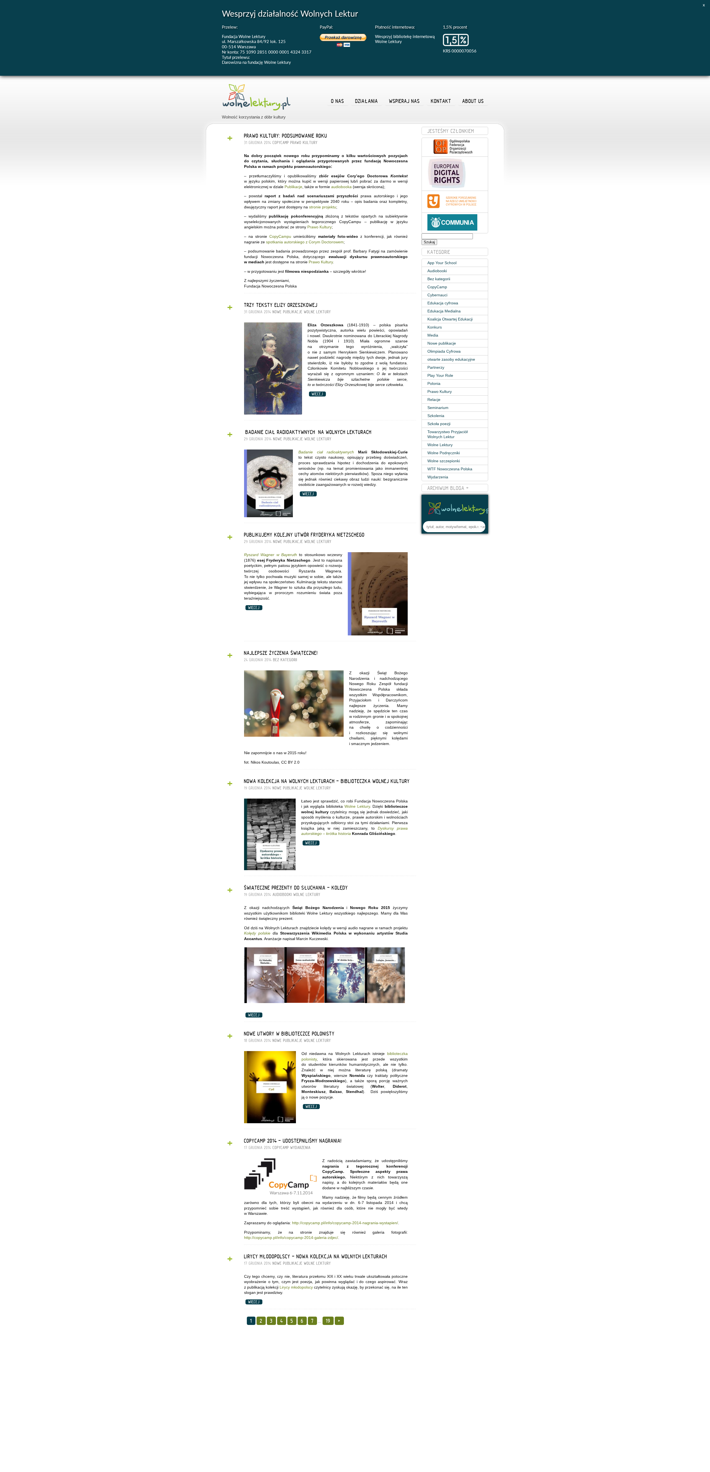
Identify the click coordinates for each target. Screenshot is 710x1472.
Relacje (433, 399)
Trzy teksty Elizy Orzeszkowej (281, 305)
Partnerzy (435, 367)
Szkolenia (435, 415)
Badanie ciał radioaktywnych (326, 452)
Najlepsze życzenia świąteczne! (281, 653)
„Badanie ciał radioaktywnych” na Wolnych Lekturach (308, 432)
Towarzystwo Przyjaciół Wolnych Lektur (447, 434)
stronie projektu (322, 207)
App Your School (442, 263)
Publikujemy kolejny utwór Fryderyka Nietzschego (304, 534)
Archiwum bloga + (448, 488)
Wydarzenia (300, 1147)
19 (328, 1320)
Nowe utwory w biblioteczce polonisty (289, 1033)
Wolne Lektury (317, 311)
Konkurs (434, 327)
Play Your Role (440, 375)
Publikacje (293, 187)
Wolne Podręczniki (443, 453)
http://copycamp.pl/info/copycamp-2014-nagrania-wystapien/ (345, 1223)
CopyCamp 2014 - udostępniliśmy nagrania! (293, 1140)
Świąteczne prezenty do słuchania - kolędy (296, 887)
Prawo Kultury (304, 142)
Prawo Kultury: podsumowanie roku (285, 135)
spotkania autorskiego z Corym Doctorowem (305, 242)
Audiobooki (282, 894)
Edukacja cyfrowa (442, 303)
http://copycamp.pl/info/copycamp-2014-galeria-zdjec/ (291, 1237)
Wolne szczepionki (443, 461)
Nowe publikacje (288, 311)
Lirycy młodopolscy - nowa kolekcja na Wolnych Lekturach (315, 1256)
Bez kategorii (285, 659)
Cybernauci (437, 295)
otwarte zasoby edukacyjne (451, 359)
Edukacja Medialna (444, 311)
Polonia (433, 383)
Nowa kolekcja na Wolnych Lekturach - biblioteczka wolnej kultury (327, 781)
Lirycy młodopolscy (296, 1287)
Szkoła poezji (438, 423)
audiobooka (341, 187)
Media (432, 335)
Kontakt (441, 101)
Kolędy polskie (257, 933)
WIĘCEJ (317, 394)
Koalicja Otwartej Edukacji (450, 319)
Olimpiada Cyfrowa (444, 351)
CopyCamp (281, 142)
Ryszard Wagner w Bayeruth (270, 554)
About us (473, 101)
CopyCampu (280, 236)
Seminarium (437, 407)
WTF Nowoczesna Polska (449, 469)
